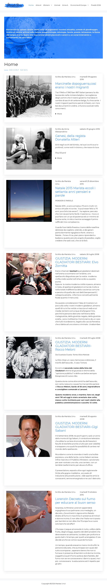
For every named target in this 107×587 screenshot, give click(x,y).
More (59, 114)
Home (31, 5)
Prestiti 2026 (96, 5)
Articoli (38, 5)
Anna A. (65, 5)
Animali (57, 5)
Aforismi (46, 5)
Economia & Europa (78, 5)
